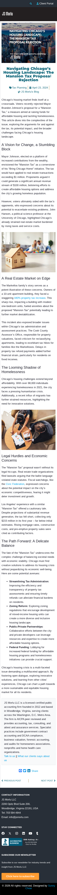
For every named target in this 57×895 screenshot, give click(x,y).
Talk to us (9, 756)
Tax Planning (19, 87)
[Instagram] (17, 833)
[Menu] (52, 76)
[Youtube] (30, 833)
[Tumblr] (37, 833)
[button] (31, 4)
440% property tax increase (29, 298)
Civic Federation (15, 484)
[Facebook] (3, 833)
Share (35, 771)
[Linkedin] (24, 833)
